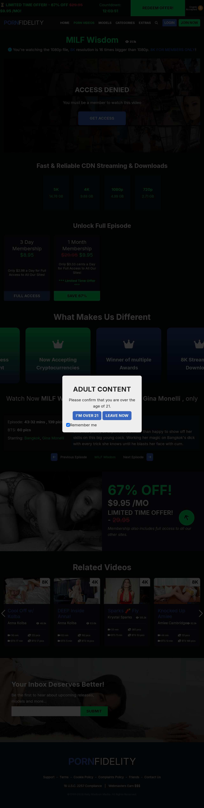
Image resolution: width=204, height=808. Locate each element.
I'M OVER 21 (87, 415)
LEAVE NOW (117, 415)
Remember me (83, 425)
